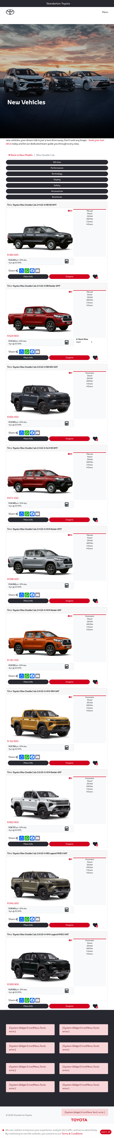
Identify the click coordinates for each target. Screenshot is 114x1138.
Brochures (57, 197)
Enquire (69, 276)
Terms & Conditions (72, 1133)
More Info (28, 276)
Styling (57, 179)
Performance (57, 168)
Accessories (57, 191)
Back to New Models (21, 155)
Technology (57, 173)
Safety (57, 185)
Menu (105, 12)
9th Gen (57, 162)
